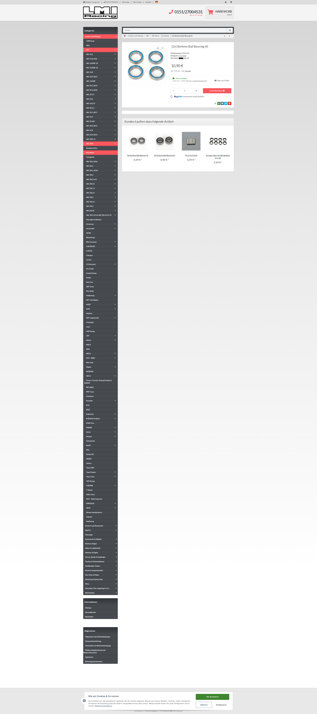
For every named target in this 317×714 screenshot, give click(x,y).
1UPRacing (90, 41)
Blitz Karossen (91, 242)
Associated (90, 229)
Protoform (90, 396)
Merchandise (89, 593)
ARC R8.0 (89, 144)
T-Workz (89, 490)
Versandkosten (90, 612)
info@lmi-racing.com (92, 2)
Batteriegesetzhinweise (93, 662)
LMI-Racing (90, 331)
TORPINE (89, 486)
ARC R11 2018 (91, 90)
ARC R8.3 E (90, 202)
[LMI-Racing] (100, 12)
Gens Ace (89, 282)
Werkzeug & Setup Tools (94, 579)
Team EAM (90, 468)
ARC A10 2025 (91, 59)
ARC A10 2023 (91, 77)
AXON (88, 233)
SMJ (87, 450)
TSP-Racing (90, 481)
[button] (156, 2)
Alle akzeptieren (212, 697)
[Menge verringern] (173, 90)
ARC (88, 50)
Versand (188, 71)
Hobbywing (90, 296)
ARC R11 (89, 117)
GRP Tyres (90, 287)
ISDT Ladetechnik (92, 318)
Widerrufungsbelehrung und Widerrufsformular (94, 651)
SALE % (88, 530)
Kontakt (148, 2)
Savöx (88, 432)
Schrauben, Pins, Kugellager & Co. (97, 588)
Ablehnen (204, 705)
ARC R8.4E (90, 211)
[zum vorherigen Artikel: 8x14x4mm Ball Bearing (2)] (224, 36)
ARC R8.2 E (90, 193)
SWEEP (89, 459)
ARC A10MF (90, 81)
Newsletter (89, 617)
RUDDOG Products (93, 419)
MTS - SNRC (90, 358)
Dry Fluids (90, 269)
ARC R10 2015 (91, 126)
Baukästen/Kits (91, 148)
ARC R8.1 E (90, 188)
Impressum (89, 657)
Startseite (125, 2)
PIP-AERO (90, 387)
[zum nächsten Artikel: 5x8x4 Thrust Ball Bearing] (229, 36)
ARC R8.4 (89, 206)
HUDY (88, 304)
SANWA (89, 428)
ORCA (88, 376)
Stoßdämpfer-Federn (92, 566)
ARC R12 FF (90, 103)
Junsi (88, 327)
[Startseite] (125, 36)
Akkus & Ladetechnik (92, 548)
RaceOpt (89, 401)
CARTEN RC (90, 246)
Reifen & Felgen (91, 544)
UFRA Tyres (90, 495)
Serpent (89, 436)
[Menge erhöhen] (196, 90)
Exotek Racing (91, 273)
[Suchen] (230, 30)
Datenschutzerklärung (93, 641)
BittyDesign (90, 237)
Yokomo (89, 517)
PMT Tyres (90, 392)
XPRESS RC (90, 503)
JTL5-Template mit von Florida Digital (171, 711)
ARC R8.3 (89, 197)
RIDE (88, 410)
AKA (88, 45)
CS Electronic (91, 264)
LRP (87, 336)
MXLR (88, 345)
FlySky (88, 278)
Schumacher (90, 441)
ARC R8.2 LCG (91, 179)
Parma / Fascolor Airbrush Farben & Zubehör (98, 381)
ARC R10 (89, 130)
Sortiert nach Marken (92, 36)
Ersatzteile (182, 56)
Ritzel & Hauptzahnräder (94, 570)
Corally (89, 260)
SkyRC (88, 445)
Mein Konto (137, 2)
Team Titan (90, 477)
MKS (88, 349)
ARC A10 (89, 72)
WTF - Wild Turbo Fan (94, 499)
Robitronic (90, 414)
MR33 (88, 354)
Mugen (88, 367)
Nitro (87, 584)
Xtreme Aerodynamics (94, 512)
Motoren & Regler (91, 553)
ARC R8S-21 (90, 139)
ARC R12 (89, 99)
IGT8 (88, 309)
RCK (88, 405)
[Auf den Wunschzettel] (162, 48)
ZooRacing (90, 521)
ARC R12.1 (90, 108)
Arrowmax (90, 224)
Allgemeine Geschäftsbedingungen (97, 637)
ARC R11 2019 (91, 86)
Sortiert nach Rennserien (94, 526)
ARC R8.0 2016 (92, 162)
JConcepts (90, 322)
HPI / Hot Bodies (92, 300)
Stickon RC (90, 454)
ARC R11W (90, 121)
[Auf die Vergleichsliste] (158, 48)
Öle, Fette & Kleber (92, 575)
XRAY (88, 508)
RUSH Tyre (90, 423)
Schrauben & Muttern (93, 220)
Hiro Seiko (90, 291)
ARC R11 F (90, 95)
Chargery (89, 255)
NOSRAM (89, 371)
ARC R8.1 (89, 166)
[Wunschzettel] (231, 2)
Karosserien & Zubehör (93, 539)
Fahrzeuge (89, 535)
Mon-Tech (89, 363)
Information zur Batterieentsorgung (98, 646)
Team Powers (91, 472)
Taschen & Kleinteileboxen (94, 562)
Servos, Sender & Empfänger (95, 557)
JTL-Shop (154, 711)
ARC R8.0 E (90, 184)
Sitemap (88, 608)
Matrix (88, 340)
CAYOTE (89, 251)
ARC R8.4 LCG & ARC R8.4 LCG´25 (99, 215)
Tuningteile (90, 157)
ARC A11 (89, 54)
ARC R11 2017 (91, 112)
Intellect (89, 313)
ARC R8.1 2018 (92, 170)
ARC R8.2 (89, 175)
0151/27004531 (111, 2)
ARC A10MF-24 (92, 63)
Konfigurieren (221, 705)
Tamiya (88, 463)
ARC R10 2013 (91, 135)
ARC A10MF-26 (92, 68)
